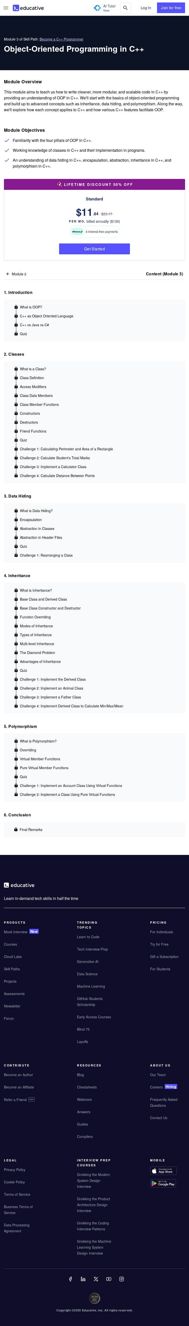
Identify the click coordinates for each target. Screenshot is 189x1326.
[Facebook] (70, 1282)
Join (171, 7)
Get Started (94, 249)
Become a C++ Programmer (61, 39)
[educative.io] (28, 8)
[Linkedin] (83, 1282)
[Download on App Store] (167, 1171)
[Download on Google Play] (167, 1184)
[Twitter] (96, 1282)
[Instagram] (122, 1282)
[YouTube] (109, 1282)
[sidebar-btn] (6, 8)
